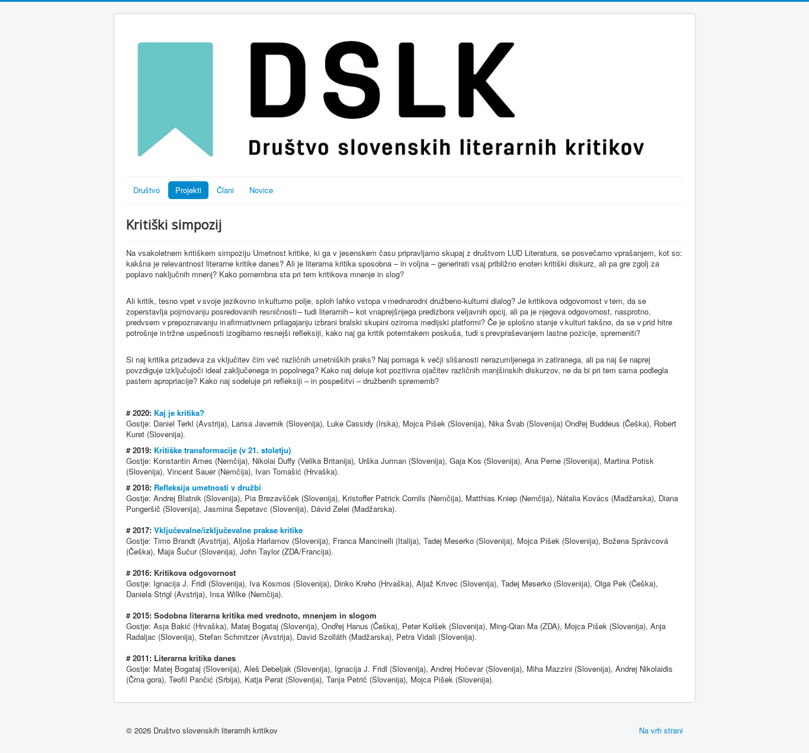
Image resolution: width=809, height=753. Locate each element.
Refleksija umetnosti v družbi (207, 487)
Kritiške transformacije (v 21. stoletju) (222, 450)
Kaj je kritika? (179, 412)
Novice (261, 190)
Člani (225, 190)
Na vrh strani (661, 730)
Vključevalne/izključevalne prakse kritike (228, 530)
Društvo (146, 190)
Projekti (188, 190)
